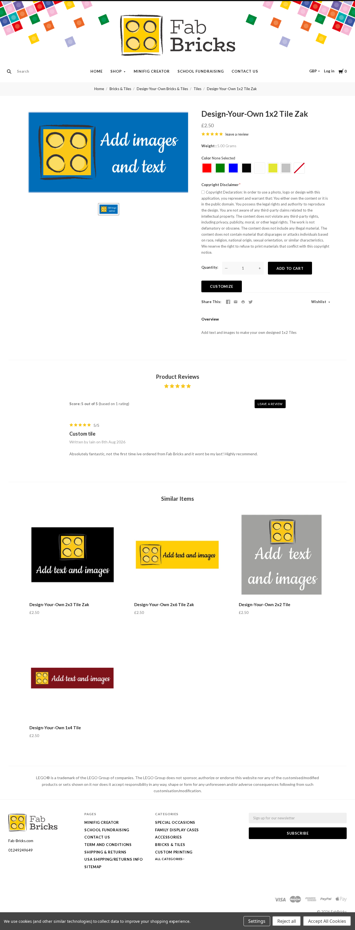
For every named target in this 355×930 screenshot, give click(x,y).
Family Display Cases (177, 830)
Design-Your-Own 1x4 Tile (55, 727)
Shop (116, 71)
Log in (329, 71)
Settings (256, 921)
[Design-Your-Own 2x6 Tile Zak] (177, 555)
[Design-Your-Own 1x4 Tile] (72, 678)
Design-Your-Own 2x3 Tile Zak (59, 604)
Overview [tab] (210, 319)
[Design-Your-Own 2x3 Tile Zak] (72, 555)
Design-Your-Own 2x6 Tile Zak (164, 604)
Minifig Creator (152, 71)
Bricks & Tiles (120, 89)
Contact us (245, 71)
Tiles (197, 89)
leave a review (236, 134)
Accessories (168, 837)
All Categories (169, 859)
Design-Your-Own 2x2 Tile (264, 604)
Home (96, 71)
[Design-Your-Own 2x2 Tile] (282, 555)
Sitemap (93, 867)
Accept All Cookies (327, 921)
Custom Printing (173, 852)
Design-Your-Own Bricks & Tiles (162, 89)
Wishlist (319, 301)
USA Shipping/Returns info (113, 859)
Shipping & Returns (105, 852)
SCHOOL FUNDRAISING (201, 71)
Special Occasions (175, 822)
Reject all (286, 921)
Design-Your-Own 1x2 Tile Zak (232, 89)
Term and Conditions (107, 844)
